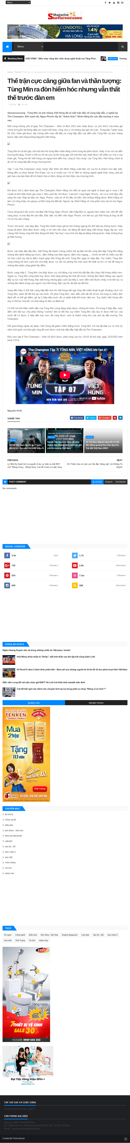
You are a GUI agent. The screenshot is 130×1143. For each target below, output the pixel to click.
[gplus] (122, 3)
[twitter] (109, 3)
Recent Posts (96, 703)
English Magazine (13, 836)
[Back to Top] (125, 1139)
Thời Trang (10, 863)
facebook (121, 482)
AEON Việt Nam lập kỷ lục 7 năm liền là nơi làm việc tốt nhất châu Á (26, 446)
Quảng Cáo (34, 703)
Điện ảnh (94, 58)
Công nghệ (10, 820)
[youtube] (114, 3)
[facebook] (105, 3)
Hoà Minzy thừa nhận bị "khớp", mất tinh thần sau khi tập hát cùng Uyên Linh (56, 656)
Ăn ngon (9, 814)
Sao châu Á (10, 852)
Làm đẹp (8, 841)
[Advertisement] (65, 616)
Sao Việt (9, 857)
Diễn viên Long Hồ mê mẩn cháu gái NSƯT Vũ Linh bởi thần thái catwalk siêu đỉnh (44, 682)
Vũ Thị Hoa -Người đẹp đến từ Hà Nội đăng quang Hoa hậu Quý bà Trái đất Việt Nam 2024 (102, 445)
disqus (108, 482)
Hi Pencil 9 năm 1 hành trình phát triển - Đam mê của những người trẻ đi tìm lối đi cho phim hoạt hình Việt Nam (72, 669)
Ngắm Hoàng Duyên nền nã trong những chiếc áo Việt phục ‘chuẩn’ (37, 650)
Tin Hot (18, 72)
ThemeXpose (19, 1138)
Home (10, 72)
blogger (97, 482)
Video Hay (9, 873)
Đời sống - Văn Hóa (14, 831)
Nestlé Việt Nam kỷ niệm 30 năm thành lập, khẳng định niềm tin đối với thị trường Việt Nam (64, 445)
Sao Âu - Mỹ (10, 847)
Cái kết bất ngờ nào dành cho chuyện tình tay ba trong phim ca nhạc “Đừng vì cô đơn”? (61, 689)
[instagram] (118, 3)
